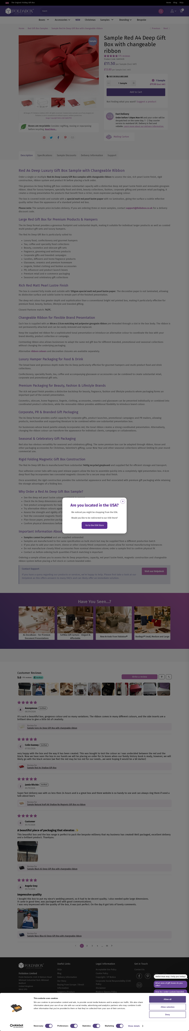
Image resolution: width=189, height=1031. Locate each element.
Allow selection (167, 1007)
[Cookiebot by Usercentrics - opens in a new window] (16, 1026)
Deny (167, 1014)
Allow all (167, 999)
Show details (134, 1026)
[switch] (74, 1026)
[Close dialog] (122, 501)
